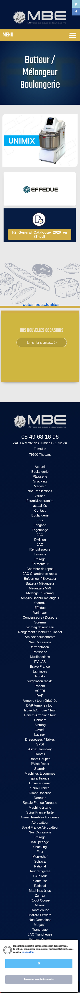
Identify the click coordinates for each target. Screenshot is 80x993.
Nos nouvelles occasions (41, 330)
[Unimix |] (40, 140)
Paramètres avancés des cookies (39, 980)
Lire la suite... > (41, 342)
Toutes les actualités (40, 304)
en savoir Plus (27, 952)
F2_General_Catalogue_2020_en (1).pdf (39, 234)
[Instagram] (76, 19)
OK (39, 964)
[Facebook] (76, 11)
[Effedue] (39, 189)
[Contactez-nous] (76, 4)
